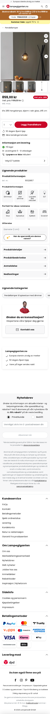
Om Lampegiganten (16, 545)
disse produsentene (31, 445)
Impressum (8, 607)
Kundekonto (8, 527)
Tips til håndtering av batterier (36, 689)
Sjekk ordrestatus (11, 518)
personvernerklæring (25, 486)
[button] (6, 86)
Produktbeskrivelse (15, 257)
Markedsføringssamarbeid (16, 555)
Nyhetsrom (21, 583)
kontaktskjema (41, 480)
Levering (6, 522)
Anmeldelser (8, 574)
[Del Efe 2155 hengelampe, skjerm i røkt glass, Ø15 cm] (46, 41)
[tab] (25, 517)
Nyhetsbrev (8, 560)
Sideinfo (7, 592)
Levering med (11, 655)
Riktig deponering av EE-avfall (25, 693)
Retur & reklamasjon (12, 532)
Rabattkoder (9, 578)
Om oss (6, 551)
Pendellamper (11, 27)
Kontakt (6, 509)
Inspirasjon (7, 583)
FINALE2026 (23, 17)
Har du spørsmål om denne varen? (27, 237)
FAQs (5, 504)
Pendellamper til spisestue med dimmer (23, 295)
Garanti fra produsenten (15, 536)
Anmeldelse (10, 265)
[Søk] (42, 6)
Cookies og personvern (14, 598)
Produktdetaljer (13, 249)
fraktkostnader (32, 703)
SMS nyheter (8, 565)
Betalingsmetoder (11, 513)
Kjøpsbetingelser (11, 602)
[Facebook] (17, 680)
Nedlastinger (11, 274)
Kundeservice (11, 498)
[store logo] (18, 6)
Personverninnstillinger (12, 685)
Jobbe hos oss (9, 569)
